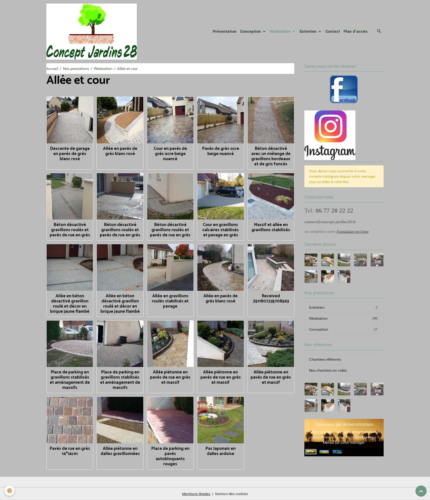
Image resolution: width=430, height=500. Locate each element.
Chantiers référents (325, 359)
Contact (332, 31)
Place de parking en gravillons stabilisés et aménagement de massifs (70, 380)
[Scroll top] (421, 491)
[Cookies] (9, 491)
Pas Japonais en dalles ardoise (220, 451)
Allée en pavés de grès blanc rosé (120, 151)
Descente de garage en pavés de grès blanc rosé (70, 153)
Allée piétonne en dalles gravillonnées (120, 451)
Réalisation (281, 31)
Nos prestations (76, 68)
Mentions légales (196, 493)
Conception (251, 31)
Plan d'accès (356, 31)
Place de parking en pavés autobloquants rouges (170, 456)
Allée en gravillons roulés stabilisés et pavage (170, 301)
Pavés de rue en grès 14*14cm (69, 451)
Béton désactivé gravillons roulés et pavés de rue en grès (70, 230)
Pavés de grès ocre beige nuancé (220, 151)
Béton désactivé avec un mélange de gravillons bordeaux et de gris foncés (270, 156)
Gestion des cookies (231, 493)
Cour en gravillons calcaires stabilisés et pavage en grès (220, 230)
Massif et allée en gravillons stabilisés (271, 227)
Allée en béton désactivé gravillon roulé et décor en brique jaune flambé (69, 304)
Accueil (52, 68)
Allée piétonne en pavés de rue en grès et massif (170, 377)
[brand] (92, 32)
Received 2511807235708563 (271, 299)
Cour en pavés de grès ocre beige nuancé (170, 153)
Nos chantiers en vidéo (328, 370)
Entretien (309, 31)
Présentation (224, 31)
